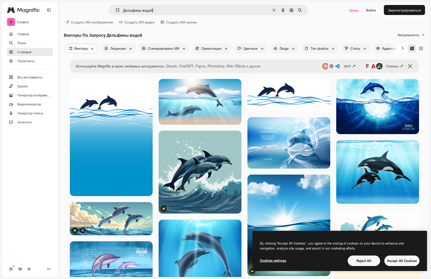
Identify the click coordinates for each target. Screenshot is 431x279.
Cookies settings (273, 260)
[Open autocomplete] (115, 10)
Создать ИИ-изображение (92, 21)
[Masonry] (412, 48)
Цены (354, 9)
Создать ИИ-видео (139, 21)
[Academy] (20, 269)
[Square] (421, 48)
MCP (347, 66)
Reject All (363, 260)
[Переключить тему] (29, 269)
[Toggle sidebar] (49, 10)
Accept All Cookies (402, 260)
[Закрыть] (410, 66)
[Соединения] (11, 269)
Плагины (392, 66)
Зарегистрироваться (404, 9)
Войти (371, 9)
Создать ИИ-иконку (181, 21)
